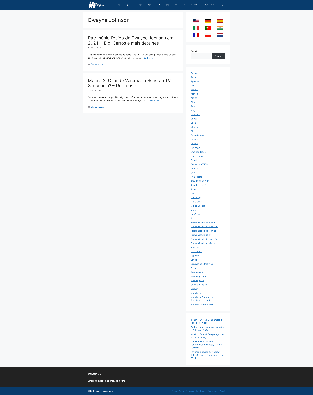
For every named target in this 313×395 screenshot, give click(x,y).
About (222, 391)
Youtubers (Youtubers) (202, 304)
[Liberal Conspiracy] (96, 5)
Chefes (194, 127)
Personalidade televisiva (203, 243)
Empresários (197, 156)
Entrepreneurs (180, 5)
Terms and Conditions (195, 391)
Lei (192, 193)
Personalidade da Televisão (204, 226)
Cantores (195, 114)
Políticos (195, 247)
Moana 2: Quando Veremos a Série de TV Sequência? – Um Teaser (129, 83)
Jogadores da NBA (200, 181)
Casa (193, 123)
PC (192, 218)
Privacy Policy (178, 391)
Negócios (195, 214)
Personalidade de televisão (204, 239)
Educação (195, 148)
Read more (148, 58)
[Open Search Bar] (221, 5)
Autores (194, 106)
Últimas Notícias (97, 64)
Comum (194, 143)
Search (194, 51)
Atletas (194, 85)
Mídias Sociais (198, 206)
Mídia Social (197, 201)
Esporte (194, 160)
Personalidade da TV (201, 235)
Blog (193, 110)
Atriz (193, 102)
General (194, 168)
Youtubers (195, 5)
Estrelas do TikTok (200, 164)
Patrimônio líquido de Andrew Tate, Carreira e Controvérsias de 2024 (207, 355)
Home (117, 5)
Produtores (196, 251)
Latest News (210, 5)
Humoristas (196, 177)
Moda (193, 210)
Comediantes (197, 135)
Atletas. (194, 89)
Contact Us (212, 391)
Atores (194, 98)
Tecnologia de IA (199, 276)
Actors (140, 5)
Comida (194, 139)
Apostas (195, 81)
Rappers (128, 5)
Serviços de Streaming (202, 264)
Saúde (194, 260)
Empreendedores (199, 152)
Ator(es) (195, 94)
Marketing (196, 197)
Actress (151, 5)
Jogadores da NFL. (200, 185)
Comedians (164, 5)
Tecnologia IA (197, 280)
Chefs (193, 131)
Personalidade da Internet (203, 222)
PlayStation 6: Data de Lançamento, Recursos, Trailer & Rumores (207, 344)
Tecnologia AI (197, 272)
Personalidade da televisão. (204, 231)
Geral (193, 172)
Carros (194, 118)
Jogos (194, 189)
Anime (194, 77)
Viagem (194, 289)
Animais (195, 73)
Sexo (193, 268)
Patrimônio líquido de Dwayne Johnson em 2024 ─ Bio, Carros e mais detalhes (130, 40)
